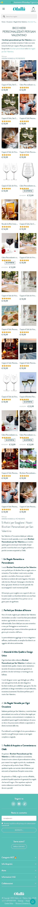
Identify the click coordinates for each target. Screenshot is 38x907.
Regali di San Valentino (20, 22)
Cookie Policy (9, 903)
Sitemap (20, 900)
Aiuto (4, 870)
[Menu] (3, 8)
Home (3, 22)
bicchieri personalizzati (17, 48)
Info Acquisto (7, 864)
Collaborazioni (7, 883)
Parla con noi (19, 847)
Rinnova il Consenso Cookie (25, 903)
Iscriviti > (19, 830)
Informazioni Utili (9, 877)
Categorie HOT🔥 (9, 857)
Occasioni (9, 22)
